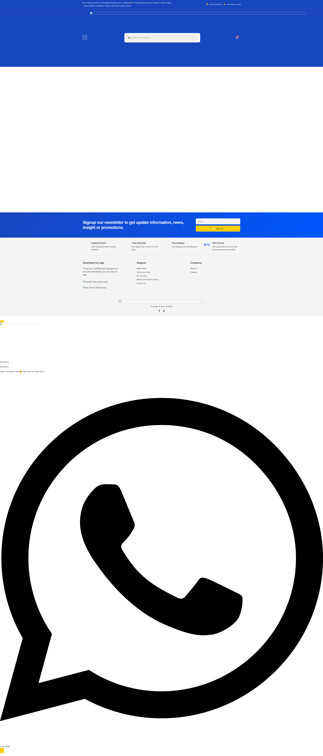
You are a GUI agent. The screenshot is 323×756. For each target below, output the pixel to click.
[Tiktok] (164, 311)
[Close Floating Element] (2, 321)
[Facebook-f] (159, 311)
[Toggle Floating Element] (2, 750)
